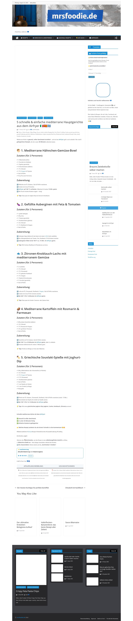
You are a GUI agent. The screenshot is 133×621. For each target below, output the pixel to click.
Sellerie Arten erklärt (106, 580)
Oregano (23, 171)
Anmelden (90, 248)
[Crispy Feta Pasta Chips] (31, 570)
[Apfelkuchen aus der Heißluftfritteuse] (95, 215)
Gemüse (67, 132)
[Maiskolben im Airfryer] (95, 234)
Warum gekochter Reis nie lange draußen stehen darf (108, 569)
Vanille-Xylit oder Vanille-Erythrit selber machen (72, 557)
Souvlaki (29, 136)
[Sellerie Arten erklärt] (92, 581)
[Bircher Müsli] (57, 568)
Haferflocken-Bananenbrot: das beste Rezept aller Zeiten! (48, 526)
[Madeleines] (57, 577)
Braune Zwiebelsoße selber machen (100, 168)
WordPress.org (91, 257)
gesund (70, 132)
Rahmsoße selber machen (106, 188)
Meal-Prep (53, 134)
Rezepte (40, 117)
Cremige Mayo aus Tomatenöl (106, 198)
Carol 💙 (30, 129)
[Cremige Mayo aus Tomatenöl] (94, 199)
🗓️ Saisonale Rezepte (64, 38)
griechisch (28, 134)
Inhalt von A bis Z (101, 618)
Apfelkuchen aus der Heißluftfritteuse (108, 213)
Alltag (31, 132)
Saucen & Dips (93, 162)
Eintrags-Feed (91, 251)
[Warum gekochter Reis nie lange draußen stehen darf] (92, 570)
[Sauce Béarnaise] (74, 499)
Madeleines (68, 576)
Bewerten (31, 455)
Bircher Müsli (69, 567)
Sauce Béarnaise (72, 522)
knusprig (48, 134)
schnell (78, 134)
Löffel (46, 236)
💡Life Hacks (80, 38)
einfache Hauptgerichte (49, 132)
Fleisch (58, 132)
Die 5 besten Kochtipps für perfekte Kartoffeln (33, 488)
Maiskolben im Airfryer (106, 232)
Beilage (34, 132)
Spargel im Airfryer (108, 223)
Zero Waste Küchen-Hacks (106, 558)
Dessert (38, 132)
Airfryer (20, 132)
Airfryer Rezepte (21, 117)
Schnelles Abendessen (21, 136)
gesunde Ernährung (21, 134)
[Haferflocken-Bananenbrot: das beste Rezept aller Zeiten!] (50, 499)
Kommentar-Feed (92, 254)
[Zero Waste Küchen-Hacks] (92, 559)
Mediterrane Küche (60, 134)
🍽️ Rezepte (24, 38)
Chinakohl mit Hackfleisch (74, 488)
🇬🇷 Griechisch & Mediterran (42, 38)
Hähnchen (32, 134)
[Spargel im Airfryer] (95, 224)
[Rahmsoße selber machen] (94, 189)
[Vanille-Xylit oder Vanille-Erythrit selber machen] (57, 559)
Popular (104, 208)
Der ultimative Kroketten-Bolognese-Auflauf (24, 524)
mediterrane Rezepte (69, 134)
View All (114, 126)
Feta (55, 132)
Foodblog (63, 132)
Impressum (93, 618)
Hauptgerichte (32, 117)
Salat (75, 134)
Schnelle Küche (48, 117)
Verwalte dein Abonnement (112, 618)
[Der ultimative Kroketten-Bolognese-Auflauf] (26, 499)
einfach (42, 132)
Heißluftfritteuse (38, 134)
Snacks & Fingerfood (33, 587)
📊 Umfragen (93, 38)
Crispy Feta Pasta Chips (27, 591)
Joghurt (44, 134)
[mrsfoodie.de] (66, 6)
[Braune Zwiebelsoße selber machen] (103, 145)
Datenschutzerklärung (85, 618)
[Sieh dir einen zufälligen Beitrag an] (116, 38)
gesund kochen (76, 132)
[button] (29, 38)
